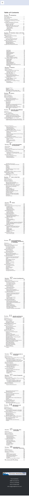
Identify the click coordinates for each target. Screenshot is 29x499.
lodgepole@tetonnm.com (16, 486)
